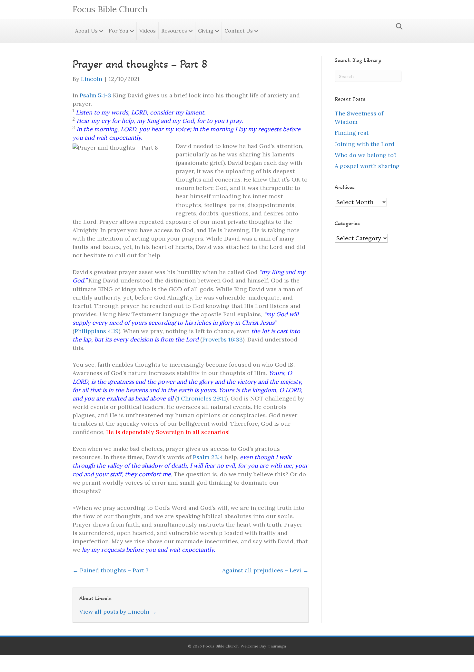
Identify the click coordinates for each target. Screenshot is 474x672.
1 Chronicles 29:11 (201, 398)
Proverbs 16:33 (222, 339)
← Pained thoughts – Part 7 (110, 570)
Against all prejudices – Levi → (265, 570)
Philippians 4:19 (96, 331)
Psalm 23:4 (208, 457)
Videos (147, 30)
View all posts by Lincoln (118, 611)
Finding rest (352, 132)
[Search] (397, 26)
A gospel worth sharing (367, 166)
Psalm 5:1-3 (95, 95)
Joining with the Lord (364, 144)
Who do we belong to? (366, 155)
